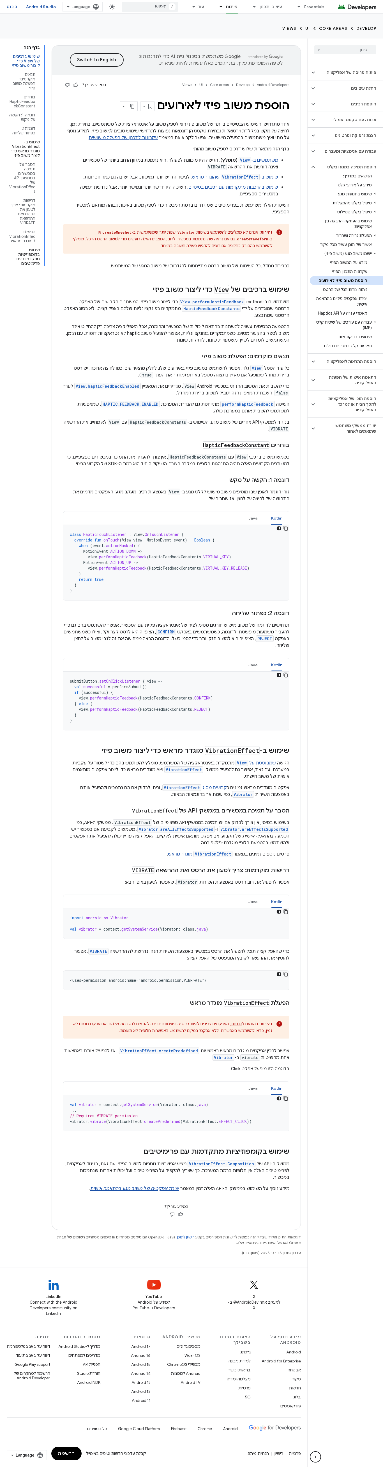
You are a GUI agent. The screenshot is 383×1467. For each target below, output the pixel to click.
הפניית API (91, 1364)
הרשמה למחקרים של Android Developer (32, 1375)
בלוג (297, 1397)
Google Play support (32, 1364)
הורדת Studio (88, 1373)
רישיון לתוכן (186, 1237)
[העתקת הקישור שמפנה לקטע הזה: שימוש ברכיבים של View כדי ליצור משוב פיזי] (147, 290)
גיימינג (245, 1352)
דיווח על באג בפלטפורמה (28, 1346)
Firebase (178, 1428)
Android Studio (41, 6)
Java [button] (253, 518)
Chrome (205, 1428)
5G (248, 1397)
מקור (296, 1379)
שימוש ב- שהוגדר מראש (235, 177)
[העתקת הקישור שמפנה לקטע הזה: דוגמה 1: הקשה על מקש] (223, 480)
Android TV (190, 1382)
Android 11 (141, 1400)
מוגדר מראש (199, 854)
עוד (200, 6)
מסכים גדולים (188, 1346)
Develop (366, 28)
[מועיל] (75, 85)
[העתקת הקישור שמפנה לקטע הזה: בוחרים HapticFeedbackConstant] (197, 445)
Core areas (333, 28)
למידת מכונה (240, 1361)
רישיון (278, 1453)
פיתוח (231, 6)
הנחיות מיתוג (258, 1453)
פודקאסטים (290, 1406)
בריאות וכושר (239, 1370)
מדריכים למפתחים (84, 1355)
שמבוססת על (256, 763)
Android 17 (141, 1346)
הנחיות (236, 1023)
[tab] (276, 518)
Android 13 (141, 1382)
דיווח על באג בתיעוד (33, 1355)
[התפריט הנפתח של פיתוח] (218, 6)
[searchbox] (345, 49)
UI (307, 28)
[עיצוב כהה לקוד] (279, 528)
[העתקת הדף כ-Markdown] (133, 106)
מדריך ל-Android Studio (79, 1346)
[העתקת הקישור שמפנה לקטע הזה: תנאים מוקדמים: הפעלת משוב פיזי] (196, 356)
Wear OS (192, 1355)
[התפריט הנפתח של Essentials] (296, 6)
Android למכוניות (185, 1373)
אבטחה (294, 1370)
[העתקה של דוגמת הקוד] (285, 528)
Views (289, 28)
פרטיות (244, 1388)
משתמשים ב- (259, 160)
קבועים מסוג (195, 788)
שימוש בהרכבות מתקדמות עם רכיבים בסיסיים (233, 187)
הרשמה (66, 1453)
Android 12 (141, 1391)
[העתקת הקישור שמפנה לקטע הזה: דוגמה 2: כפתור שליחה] (226, 613)
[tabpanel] (176, 562)
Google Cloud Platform (139, 1428)
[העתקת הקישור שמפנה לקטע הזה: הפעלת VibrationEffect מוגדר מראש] (184, 1003)
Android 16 (141, 1355)
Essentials (314, 6)
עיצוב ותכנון (271, 6)
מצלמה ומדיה (239, 1379)
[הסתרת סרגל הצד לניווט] (315, 1457)
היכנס (12, 6)
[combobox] (150, 7)
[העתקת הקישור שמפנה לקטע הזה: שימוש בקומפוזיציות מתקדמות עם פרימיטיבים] (137, 1152)
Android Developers (273, 84)
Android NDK (88, 1382)
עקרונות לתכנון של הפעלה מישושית (123, 138)
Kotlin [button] (277, 518)
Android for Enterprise (281, 1361)
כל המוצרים (97, 1428)
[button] (350, 72)
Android (293, 1352)
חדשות (295, 1388)
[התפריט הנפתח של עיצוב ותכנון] (252, 6)
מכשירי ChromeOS (183, 1364)
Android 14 (141, 1373)
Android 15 (141, 1364)
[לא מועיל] (67, 85)
